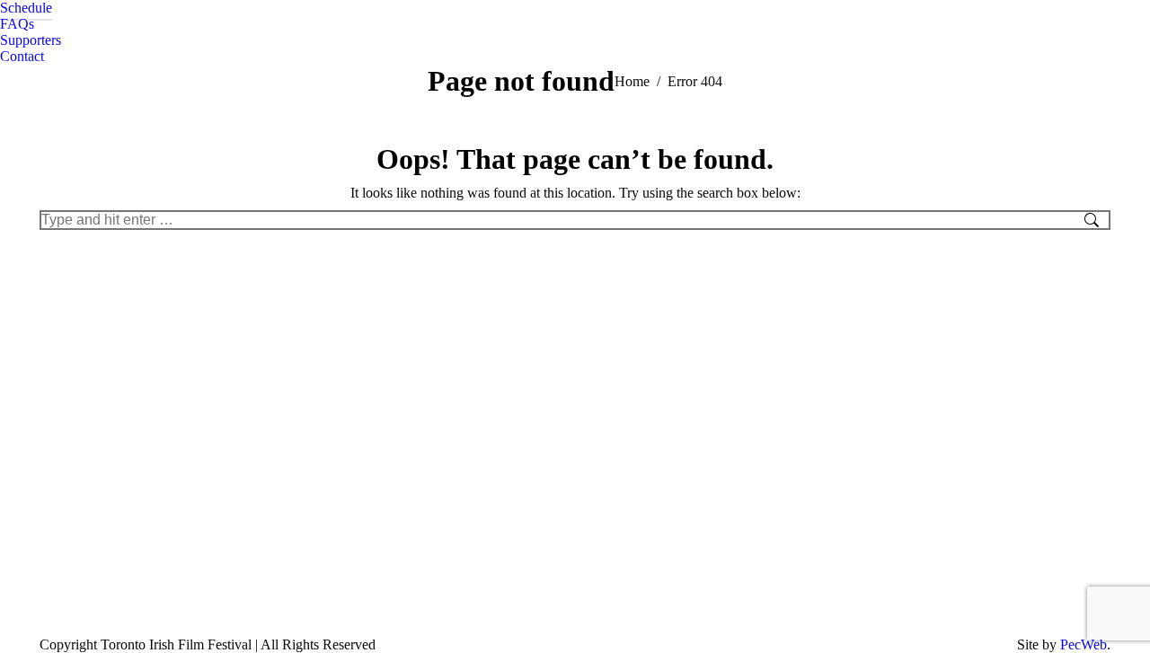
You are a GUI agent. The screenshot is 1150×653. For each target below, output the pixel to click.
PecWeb (1083, 644)
